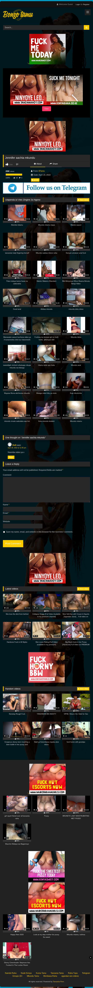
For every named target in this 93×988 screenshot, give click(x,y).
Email (6, 513)
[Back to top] (85, 980)
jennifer (36, 180)
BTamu (42, 171)
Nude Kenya (26, 973)
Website (6, 521)
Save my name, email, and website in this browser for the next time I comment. (39, 532)
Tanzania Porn (58, 982)
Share (55, 164)
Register (86, 4)
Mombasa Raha (50, 976)
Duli (14, 445)
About (39, 164)
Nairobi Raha (10, 973)
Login (78, 4)
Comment (7, 475)
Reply (11, 457)
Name (6, 505)
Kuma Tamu (41, 973)
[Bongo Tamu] (46, 15)
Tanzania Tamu (57, 973)
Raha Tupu (73, 973)
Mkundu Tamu (33, 976)
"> (28, 64)
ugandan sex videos (70, 976)
